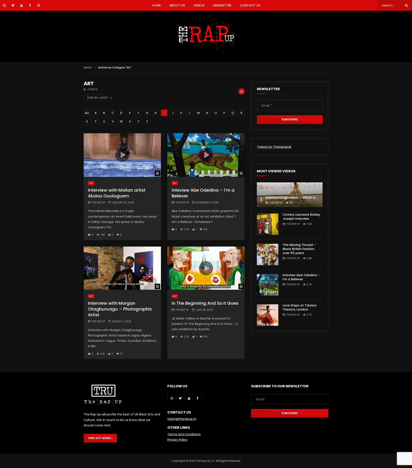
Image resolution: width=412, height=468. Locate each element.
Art (91, 183)
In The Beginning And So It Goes (205, 303)
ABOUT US (177, 5)
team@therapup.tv (181, 419)
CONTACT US (250, 5)
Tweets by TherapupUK (274, 147)
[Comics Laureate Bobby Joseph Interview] (267, 224)
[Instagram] (171, 398)
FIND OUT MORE (99, 438)
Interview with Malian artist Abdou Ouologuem (116, 193)
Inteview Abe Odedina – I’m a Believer (203, 193)
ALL (87, 113)
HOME (156, 5)
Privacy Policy (177, 440)
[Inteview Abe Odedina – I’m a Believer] (267, 284)
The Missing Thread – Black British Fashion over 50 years (299, 249)
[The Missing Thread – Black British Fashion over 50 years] (267, 254)
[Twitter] (180, 398)
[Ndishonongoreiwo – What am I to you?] (290, 194)
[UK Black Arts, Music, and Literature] (206, 36)
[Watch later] (38, 5)
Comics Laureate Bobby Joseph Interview (301, 216)
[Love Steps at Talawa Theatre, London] (267, 315)
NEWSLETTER (222, 5)
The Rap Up (98, 202)
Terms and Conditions (184, 434)
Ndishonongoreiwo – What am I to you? (299, 197)
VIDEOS (198, 5)
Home (88, 67)
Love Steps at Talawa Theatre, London (299, 307)
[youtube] (189, 398)
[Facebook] (197, 398)
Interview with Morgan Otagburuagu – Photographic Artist (120, 309)
